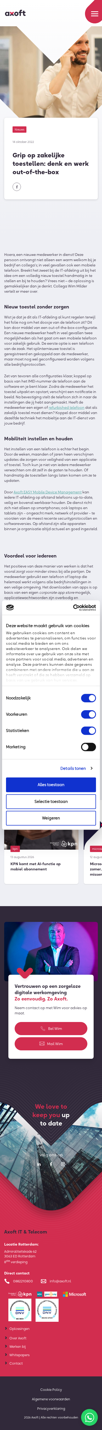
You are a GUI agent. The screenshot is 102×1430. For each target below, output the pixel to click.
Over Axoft (17, 1338)
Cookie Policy (51, 1389)
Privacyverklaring (51, 1408)
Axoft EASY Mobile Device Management (48, 492)
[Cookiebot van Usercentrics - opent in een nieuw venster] (73, 607)
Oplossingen (19, 1328)
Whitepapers (19, 1355)
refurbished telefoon (66, 407)
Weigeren (51, 817)
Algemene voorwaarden (51, 1399)
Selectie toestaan (51, 801)
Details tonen (73, 768)
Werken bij (17, 1346)
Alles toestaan (51, 784)
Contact (16, 1363)
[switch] (88, 714)
